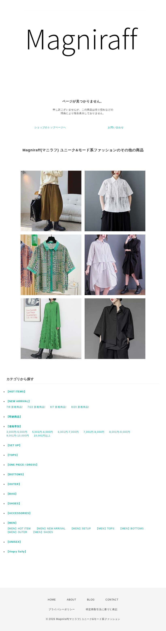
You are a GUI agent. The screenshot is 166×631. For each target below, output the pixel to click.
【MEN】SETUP (80, 528)
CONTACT (111, 599)
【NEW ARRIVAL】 (18, 401)
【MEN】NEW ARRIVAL (51, 528)
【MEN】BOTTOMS (131, 528)
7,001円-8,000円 (94, 432)
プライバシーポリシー (62, 609)
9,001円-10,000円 (17, 435)
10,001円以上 (42, 435)
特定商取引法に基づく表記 (101, 609)
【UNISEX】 (14, 542)
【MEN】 (12, 523)
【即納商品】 (14, 416)
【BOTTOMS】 (15, 474)
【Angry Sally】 (16, 551)
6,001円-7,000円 (68, 432)
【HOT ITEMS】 (16, 391)
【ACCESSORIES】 (19, 513)
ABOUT (71, 599)
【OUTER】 (13, 484)
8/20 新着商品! (80, 407)
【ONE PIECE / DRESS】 (22, 464)
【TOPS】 (12, 455)
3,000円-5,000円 (16, 432)
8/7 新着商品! (58, 407)
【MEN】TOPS (105, 528)
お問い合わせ (116, 127)
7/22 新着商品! (36, 407)
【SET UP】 (14, 445)
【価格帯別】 (14, 426)
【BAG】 (12, 493)
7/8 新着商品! (14, 407)
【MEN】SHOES (42, 532)
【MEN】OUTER (16, 532)
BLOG (91, 599)
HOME (52, 599)
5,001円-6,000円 (42, 432)
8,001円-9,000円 (119, 432)
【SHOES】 (13, 503)
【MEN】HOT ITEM (18, 528)
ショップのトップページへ (50, 127)
